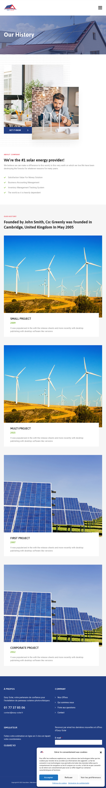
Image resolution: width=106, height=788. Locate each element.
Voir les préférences (91, 777)
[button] (101, 752)
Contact (61, 712)
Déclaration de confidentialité (78, 783)
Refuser (69, 777)
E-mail (58, 738)
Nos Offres (63, 697)
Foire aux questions (66, 707)
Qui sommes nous (66, 702)
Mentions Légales (35, 782)
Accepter (48, 777)
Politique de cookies (59, 783)
